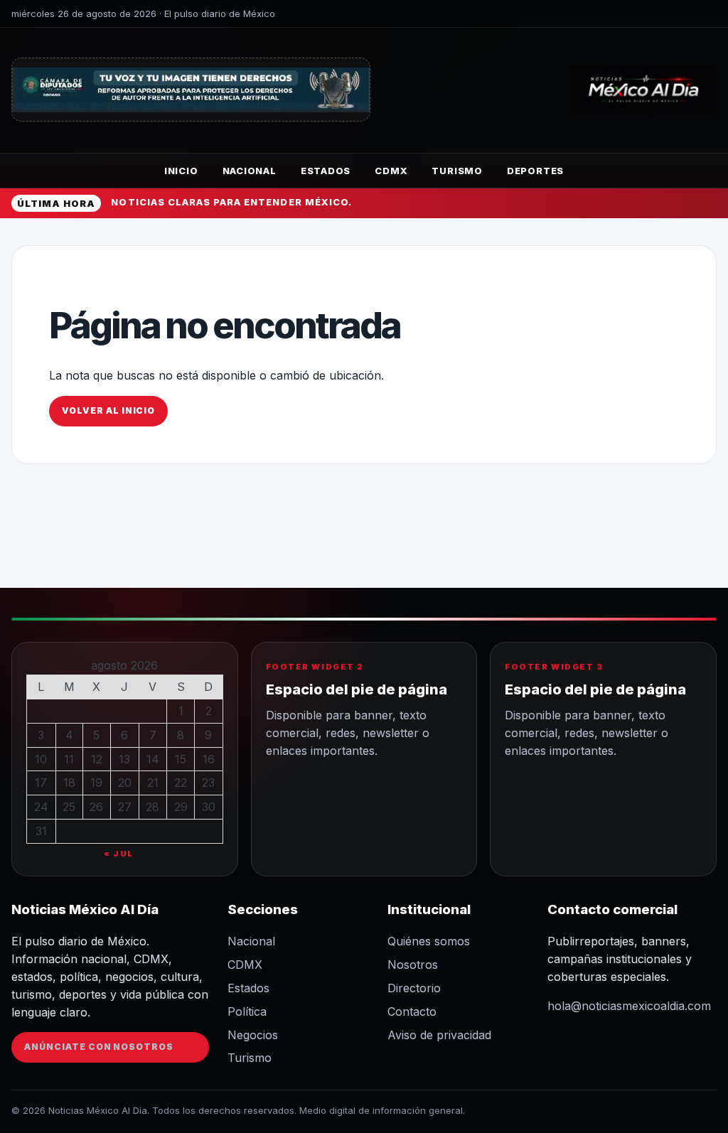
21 (153, 782)
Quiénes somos (428, 941)
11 (69, 759)
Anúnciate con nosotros (98, 1046)
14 (152, 759)
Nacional (250, 170)
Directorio (414, 988)
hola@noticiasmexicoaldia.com (629, 1006)
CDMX (391, 170)
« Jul (119, 854)
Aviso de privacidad (439, 1035)
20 (125, 782)
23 (208, 782)
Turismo (457, 170)
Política (247, 1011)
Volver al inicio (108, 410)
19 (96, 782)
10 (41, 759)
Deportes (535, 170)
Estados (325, 170)
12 (96, 759)
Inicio (181, 170)
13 (124, 759)
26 (96, 807)
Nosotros (412, 964)
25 (69, 807)
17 (41, 782)
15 (180, 759)
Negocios (253, 1035)
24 (41, 807)
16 (209, 759)
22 (180, 782)
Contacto (412, 1011)
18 (69, 782)
